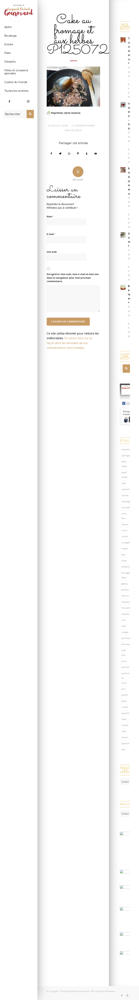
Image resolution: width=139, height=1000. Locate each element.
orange (124, 632)
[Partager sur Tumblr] (86, 153)
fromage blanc (125, 575)
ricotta (124, 707)
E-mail (51, 234)
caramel (125, 489)
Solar (123, 719)
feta (123, 554)
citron (124, 530)
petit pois (123, 652)
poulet (124, 694)
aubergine (125, 455)
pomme (125, 667)
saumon (125, 713)
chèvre (124, 524)
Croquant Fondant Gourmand (74, 991)
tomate (125, 725)
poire (124, 661)
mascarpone (125, 601)
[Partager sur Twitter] (60, 153)
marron (125, 595)
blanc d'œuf (124, 464)
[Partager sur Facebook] (51, 153)
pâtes (124, 701)
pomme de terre (125, 678)
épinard (125, 743)
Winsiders (110, 991)
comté (124, 536)
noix (123, 620)
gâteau (124, 583)
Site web (52, 251)
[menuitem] (19, 27)
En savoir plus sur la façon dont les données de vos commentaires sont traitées (69, 343)
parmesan (125, 638)
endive (124, 548)
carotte (125, 495)
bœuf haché (124, 474)
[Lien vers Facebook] (9, 101)
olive (123, 626)
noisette (125, 614)
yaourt (124, 737)
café (123, 483)
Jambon (125, 589)
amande (125, 449)
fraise (124, 560)
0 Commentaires (83, 125)
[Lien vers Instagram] (28, 101)
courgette (125, 542)
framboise (125, 566)
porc (123, 688)
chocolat (125, 507)
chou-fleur (124, 516)
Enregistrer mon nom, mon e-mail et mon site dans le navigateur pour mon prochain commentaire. (73, 277)
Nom (50, 216)
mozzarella (125, 607)
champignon (125, 501)
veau (123, 731)
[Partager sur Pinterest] (78, 153)
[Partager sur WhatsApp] (69, 153)
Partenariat (125, 644)
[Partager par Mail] (95, 153)
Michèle (76, 130)
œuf (123, 749)
